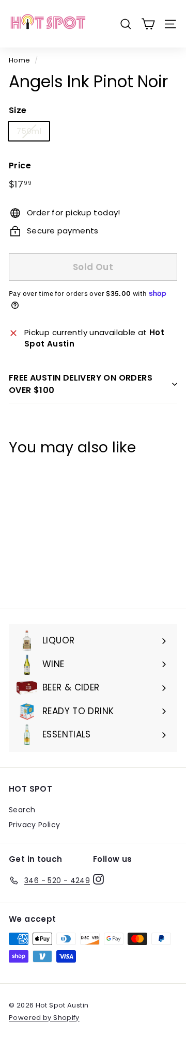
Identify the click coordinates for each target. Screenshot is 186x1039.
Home (19, 60)
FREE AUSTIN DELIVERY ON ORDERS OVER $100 (80, 384)
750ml (29, 130)
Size (18, 110)
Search (22, 810)
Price (20, 165)
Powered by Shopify (44, 1017)
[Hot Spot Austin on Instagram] (98, 879)
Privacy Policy (34, 825)
